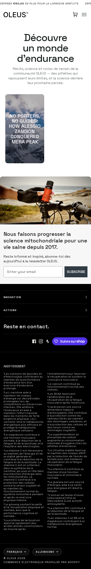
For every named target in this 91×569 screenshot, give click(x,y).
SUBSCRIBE (76, 271)
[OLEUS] (16, 14)
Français (14, 552)
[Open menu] (84, 14)
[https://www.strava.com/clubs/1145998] (47, 341)
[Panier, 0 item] (75, 14)
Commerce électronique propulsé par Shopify (42, 562)
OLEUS (11, 558)
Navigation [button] (12, 297)
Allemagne (45, 552)
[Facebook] (34, 341)
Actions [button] (10, 310)
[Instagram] (41, 341)
